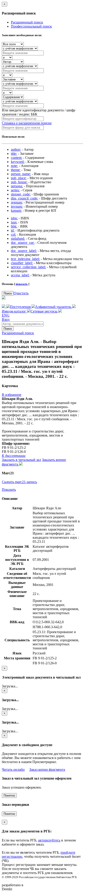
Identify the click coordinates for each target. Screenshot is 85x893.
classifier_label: (22, 263)
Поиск (8, 293)
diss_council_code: (24, 198)
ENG (6, 315)
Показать (9, 489)
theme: (15, 170)
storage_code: (21, 194)
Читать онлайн (13, 769)
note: (14, 166)
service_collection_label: (28, 267)
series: (15, 190)
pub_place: (19, 178)
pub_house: (19, 182)
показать (22, 284)
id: (13, 230)
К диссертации (13, 456)
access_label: (20, 275)
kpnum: (16, 210)
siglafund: (18, 238)
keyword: (17, 162)
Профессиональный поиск (31, 26)
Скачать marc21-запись (19, 482)
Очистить (21, 293)
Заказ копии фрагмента (47, 769)
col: (13, 234)
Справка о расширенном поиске (27, 123)
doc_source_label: (24, 251)
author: (16, 149)
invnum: (17, 206)
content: (16, 158)
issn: (14, 222)
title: (14, 153)
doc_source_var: (22, 242)
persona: (17, 186)
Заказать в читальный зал (21, 460)
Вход (6, 319)
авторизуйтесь (49, 840)
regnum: (17, 202)
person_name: (21, 174)
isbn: (14, 218)
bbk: (14, 226)
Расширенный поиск (27, 22)
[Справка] (60, 311)
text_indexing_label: (25, 259)
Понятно (9, 795)
